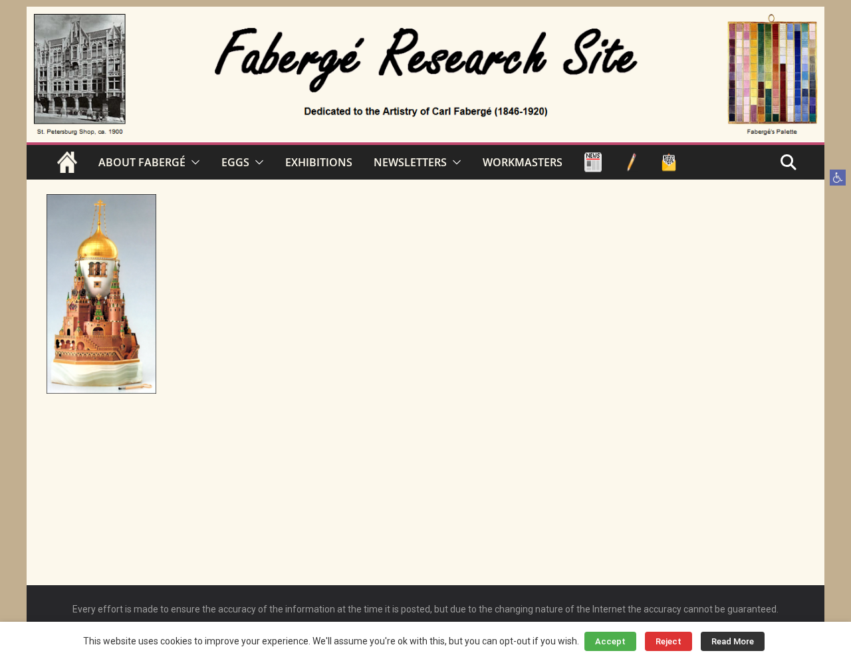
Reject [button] (668, 641)
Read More (732, 641)
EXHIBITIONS (318, 162)
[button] (838, 178)
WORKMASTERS (522, 162)
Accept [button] (610, 641)
